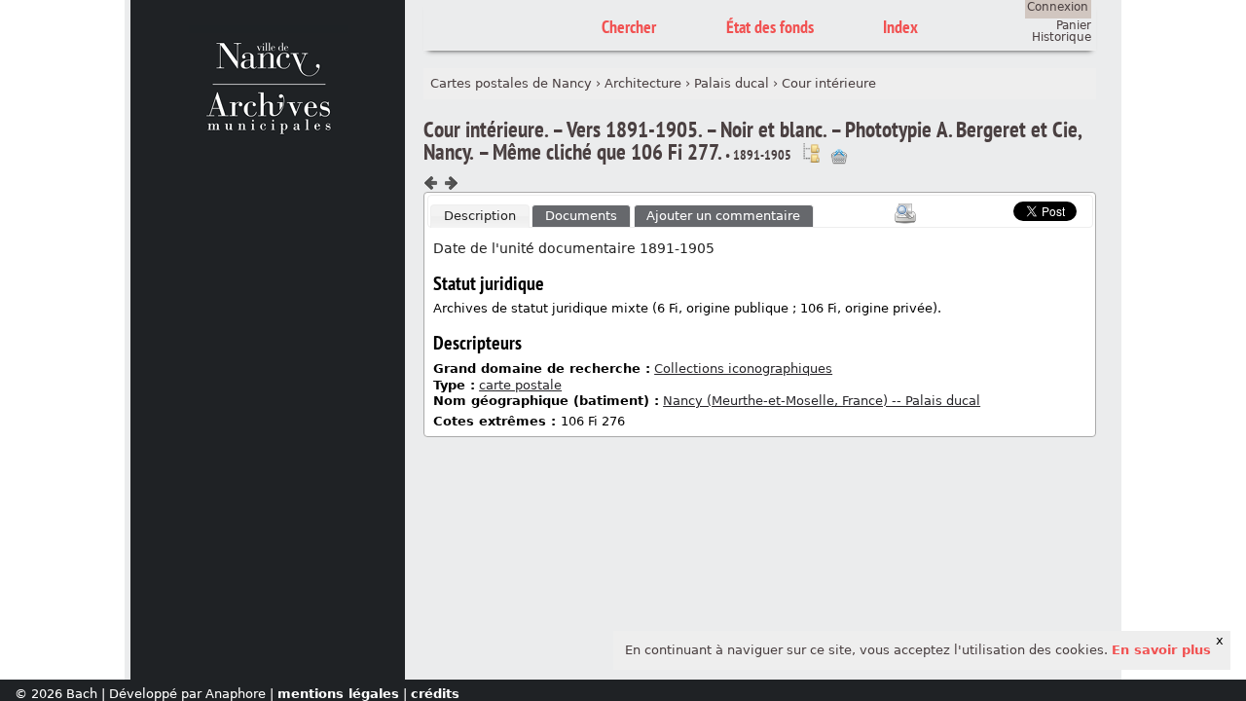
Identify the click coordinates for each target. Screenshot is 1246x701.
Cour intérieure (829, 83)
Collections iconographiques (743, 368)
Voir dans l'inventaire (811, 153)
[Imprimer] (905, 213)
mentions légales (338, 693)
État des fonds (770, 27)
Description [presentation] (480, 215)
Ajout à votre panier (839, 157)
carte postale (520, 385)
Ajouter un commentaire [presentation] (723, 215)
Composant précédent (431, 183)
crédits (435, 693)
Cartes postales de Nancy (511, 83)
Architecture (643, 83)
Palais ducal (731, 83)
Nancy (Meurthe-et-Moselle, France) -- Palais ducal (821, 400)
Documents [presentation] (581, 215)
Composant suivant (450, 183)
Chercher (629, 27)
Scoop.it (983, 209)
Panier (1073, 25)
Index (900, 27)
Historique (1061, 37)
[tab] (480, 216)
